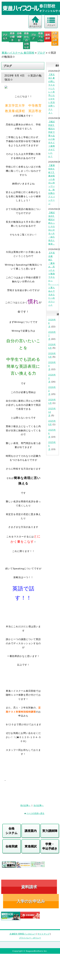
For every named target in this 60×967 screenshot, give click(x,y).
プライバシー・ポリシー (30, 938)
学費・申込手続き (49, 846)
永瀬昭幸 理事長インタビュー (23, 934)
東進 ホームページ (35, 25)
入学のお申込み (31, 901)
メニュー (51, 25)
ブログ (33, 36)
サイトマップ (44, 934)
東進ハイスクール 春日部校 (18, 52)
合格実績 (12, 846)
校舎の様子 (12, 37)
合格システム (12, 831)
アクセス (5, 36)
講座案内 (31, 830)
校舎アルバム (40, 37)
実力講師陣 (49, 830)
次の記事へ (39, 805)
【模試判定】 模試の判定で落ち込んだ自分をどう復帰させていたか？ (51, 139)
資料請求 (47, 36)
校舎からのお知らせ (26, 40)
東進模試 (31, 846)
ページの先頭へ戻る (35, 813)
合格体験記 (19, 37)
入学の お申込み (54, 38)
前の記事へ (25, 805)
